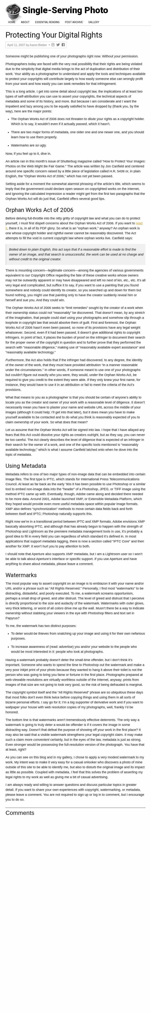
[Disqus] (75, 865)
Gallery (93, 22)
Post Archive (74, 22)
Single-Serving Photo (64, 10)
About (25, 22)
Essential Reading (47, 22)
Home (11, 22)
